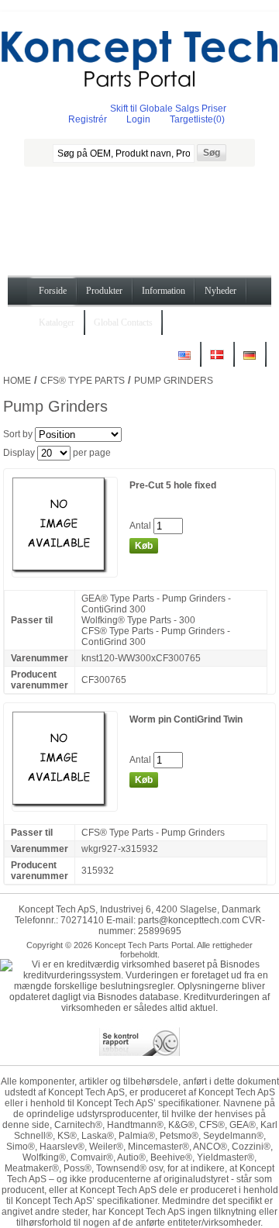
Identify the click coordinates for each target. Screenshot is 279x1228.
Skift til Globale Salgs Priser (168, 108)
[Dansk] (217, 361)
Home (17, 380)
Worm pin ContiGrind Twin (186, 719)
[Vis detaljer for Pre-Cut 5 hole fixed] (64, 571)
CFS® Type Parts (82, 380)
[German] (250, 361)
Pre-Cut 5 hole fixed (172, 485)
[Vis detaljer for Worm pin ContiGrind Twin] (64, 805)
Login (138, 119)
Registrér (87, 119)
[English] (184, 361)
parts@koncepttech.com (188, 920)
